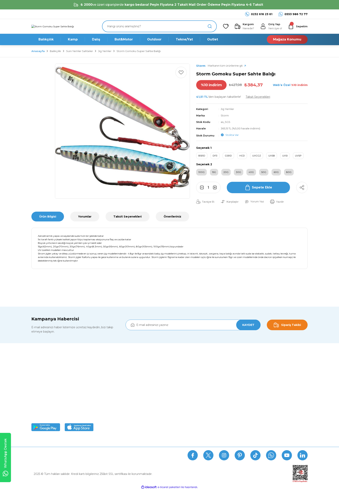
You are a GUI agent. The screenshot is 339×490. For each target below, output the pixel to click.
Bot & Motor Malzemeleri (260, 408)
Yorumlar (84, 216)
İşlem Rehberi (111, 417)
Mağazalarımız (112, 398)
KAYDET (248, 325)
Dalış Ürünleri (252, 398)
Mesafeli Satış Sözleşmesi (190, 380)
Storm (225, 115)
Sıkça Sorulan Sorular (72, 455)
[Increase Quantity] (216, 187)
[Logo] (52, 26)
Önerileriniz (172, 216)
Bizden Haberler (113, 389)
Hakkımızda (110, 380)
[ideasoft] (149, 487)
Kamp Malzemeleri (256, 389)
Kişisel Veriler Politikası (188, 408)
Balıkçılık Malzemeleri (257, 380)
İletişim (132, 455)
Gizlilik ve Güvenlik (185, 389)
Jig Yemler (227, 109)
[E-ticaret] (169, 487)
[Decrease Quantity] (201, 187)
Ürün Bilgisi (47, 216)
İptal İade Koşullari (185, 398)
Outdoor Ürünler (254, 417)
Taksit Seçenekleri (127, 216)
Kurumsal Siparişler (115, 408)
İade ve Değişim (184, 417)
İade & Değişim (107, 455)
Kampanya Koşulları (186, 426)
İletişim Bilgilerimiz (115, 426)
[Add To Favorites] (181, 72)
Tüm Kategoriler (254, 426)
